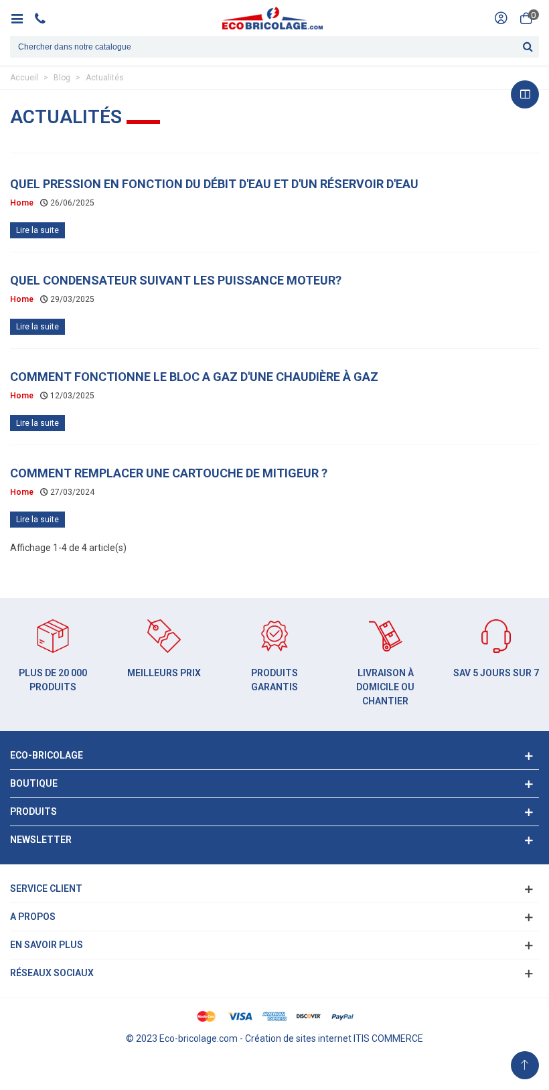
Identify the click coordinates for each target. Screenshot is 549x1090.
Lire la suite (37, 230)
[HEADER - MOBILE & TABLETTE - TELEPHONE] (45, 18)
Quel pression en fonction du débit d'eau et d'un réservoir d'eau (214, 184)
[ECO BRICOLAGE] (272, 18)
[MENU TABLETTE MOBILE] (21, 18)
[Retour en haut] (525, 1065)
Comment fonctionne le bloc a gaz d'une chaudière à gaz (194, 377)
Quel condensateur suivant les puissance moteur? (175, 280)
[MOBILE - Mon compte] (501, 18)
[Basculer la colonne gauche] (525, 94)
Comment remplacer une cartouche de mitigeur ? (168, 473)
